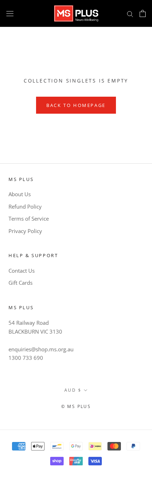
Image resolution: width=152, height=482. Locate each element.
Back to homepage (76, 105)
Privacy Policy (25, 230)
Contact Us (21, 270)
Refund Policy (25, 206)
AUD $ (72, 390)
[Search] (130, 13)
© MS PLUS (76, 406)
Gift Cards (20, 282)
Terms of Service (28, 218)
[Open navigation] (9, 13)
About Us (19, 194)
